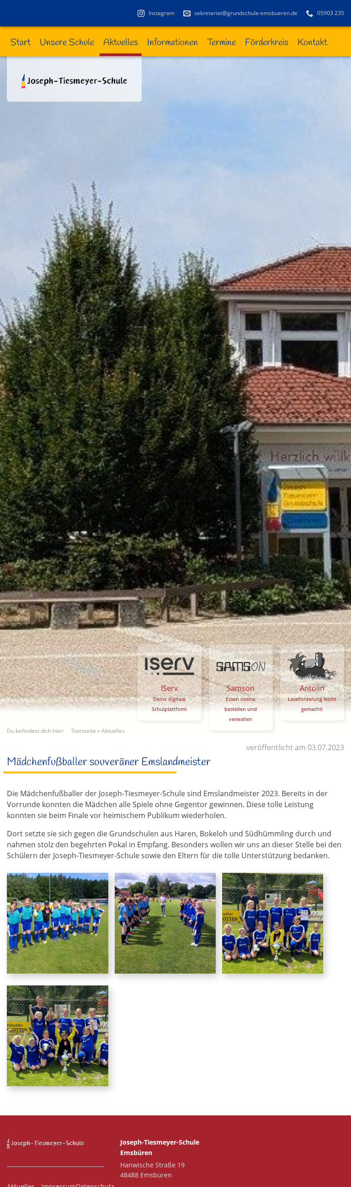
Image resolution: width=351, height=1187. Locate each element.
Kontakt (312, 42)
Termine (221, 42)
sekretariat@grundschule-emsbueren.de (245, 13)
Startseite (83, 731)
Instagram (161, 13)
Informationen (172, 42)
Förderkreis (266, 42)
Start (21, 42)
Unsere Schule (67, 42)
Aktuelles (120, 42)
